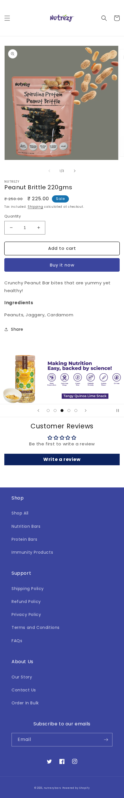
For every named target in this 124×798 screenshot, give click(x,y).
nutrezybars (52, 788)
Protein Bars (24, 539)
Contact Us (24, 690)
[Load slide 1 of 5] (48, 410)
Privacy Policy (26, 614)
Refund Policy (26, 601)
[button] (7, 18)
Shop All (20, 513)
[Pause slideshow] (117, 410)
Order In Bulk (25, 703)
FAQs (17, 641)
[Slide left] (49, 170)
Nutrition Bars (26, 526)
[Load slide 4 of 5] (68, 410)
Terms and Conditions (36, 627)
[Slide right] (74, 170)
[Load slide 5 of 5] (75, 410)
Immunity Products (32, 552)
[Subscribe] (105, 739)
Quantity (12, 216)
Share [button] (17, 329)
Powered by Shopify (76, 788)
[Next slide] (85, 410)
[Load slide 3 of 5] (62, 410)
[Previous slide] (38, 410)
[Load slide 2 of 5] (55, 410)
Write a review (61, 459)
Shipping (35, 207)
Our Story (22, 677)
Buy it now (62, 265)
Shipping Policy (28, 588)
